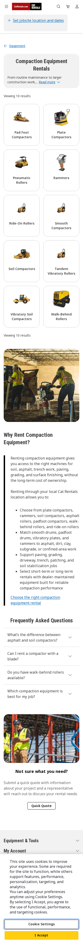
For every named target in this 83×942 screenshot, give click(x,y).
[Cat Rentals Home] (27, 6)
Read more (47, 82)
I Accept (41, 935)
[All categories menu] (6, 6)
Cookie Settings (41, 924)
